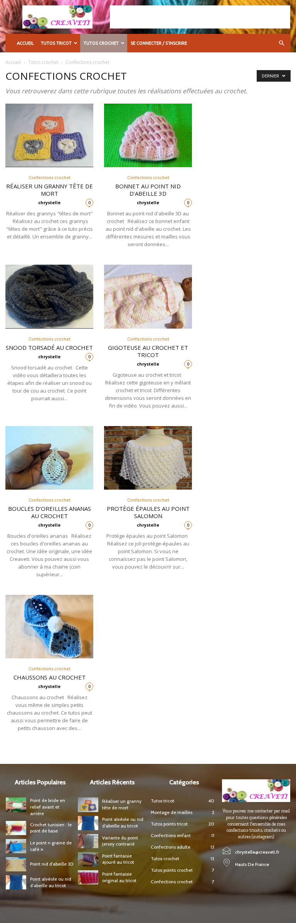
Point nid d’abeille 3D (51, 864)
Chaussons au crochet (49, 677)
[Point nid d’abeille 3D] (16, 864)
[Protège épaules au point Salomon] (148, 458)
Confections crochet (50, 177)
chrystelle (49, 202)
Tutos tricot (56, 43)
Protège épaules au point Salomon (148, 512)
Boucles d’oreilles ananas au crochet (49, 512)
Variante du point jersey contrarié (120, 841)
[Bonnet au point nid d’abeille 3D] (148, 135)
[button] (281, 43)
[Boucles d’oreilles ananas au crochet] (49, 458)
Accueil (25, 43)
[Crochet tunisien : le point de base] (16, 828)
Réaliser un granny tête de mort (49, 189)
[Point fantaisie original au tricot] (88, 877)
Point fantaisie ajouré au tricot (118, 859)
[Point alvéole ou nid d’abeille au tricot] (16, 882)
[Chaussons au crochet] (49, 626)
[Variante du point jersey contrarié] (88, 841)
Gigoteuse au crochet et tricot (148, 351)
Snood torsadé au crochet (49, 347)
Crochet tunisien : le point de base (51, 828)
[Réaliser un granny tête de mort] (49, 135)
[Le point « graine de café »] (16, 846)
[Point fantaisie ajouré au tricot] (88, 859)
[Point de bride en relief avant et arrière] (16, 804)
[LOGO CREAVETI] (256, 790)
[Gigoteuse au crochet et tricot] (148, 296)
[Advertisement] (200, 17)
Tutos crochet (101, 43)
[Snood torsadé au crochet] (49, 296)
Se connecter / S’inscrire (159, 43)
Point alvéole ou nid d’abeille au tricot (122, 822)
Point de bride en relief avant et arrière (47, 806)
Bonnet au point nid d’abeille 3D (148, 189)
